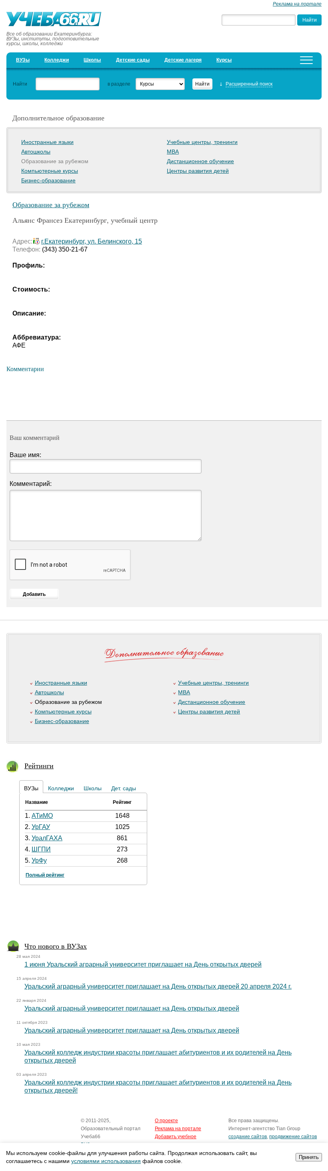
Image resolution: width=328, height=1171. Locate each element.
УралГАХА (47, 838)
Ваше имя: (25, 455)
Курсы (224, 60)
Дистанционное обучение (200, 161)
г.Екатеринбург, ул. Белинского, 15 (91, 241)
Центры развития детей (198, 171)
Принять (309, 1157)
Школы (92, 60)
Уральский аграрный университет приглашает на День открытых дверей (131, 1008)
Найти (20, 84)
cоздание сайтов (247, 1136)
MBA (173, 151)
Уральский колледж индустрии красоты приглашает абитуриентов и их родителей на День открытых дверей (158, 1056)
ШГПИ (41, 849)
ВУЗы (23, 60)
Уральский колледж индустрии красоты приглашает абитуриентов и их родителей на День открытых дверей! (158, 1086)
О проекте (166, 1120)
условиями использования (106, 1161)
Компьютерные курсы (49, 171)
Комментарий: (31, 483)
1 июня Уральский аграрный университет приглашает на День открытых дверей (143, 964)
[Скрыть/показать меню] (306, 60)
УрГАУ (41, 826)
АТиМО (42, 815)
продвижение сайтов (293, 1136)
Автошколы (35, 151)
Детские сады (133, 60)
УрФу (39, 860)
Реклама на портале (297, 4)
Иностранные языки (47, 142)
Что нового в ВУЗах (55, 946)
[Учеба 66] (56, 20)
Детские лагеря (183, 60)
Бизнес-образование (48, 180)
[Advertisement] (161, 914)
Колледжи (56, 60)
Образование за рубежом (50, 204)
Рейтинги (39, 765)
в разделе (119, 84)
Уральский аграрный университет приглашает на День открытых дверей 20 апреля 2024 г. (158, 986)
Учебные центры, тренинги (202, 142)
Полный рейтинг (45, 875)
